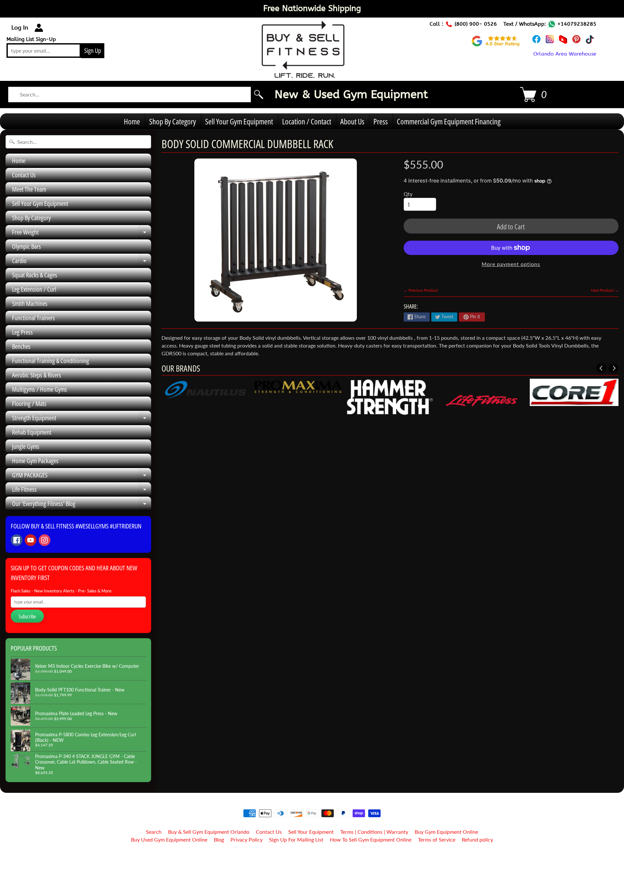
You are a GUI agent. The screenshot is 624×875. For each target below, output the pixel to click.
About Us (352, 121)
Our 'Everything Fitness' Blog (81, 505)
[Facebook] (16, 540)
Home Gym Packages (35, 460)
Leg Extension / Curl (34, 289)
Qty (408, 194)
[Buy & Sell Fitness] (303, 74)
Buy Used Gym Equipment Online (169, 839)
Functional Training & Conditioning (50, 360)
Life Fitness (81, 491)
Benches (21, 346)
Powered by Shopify (312, 861)
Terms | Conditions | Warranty (374, 832)
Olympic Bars (26, 246)
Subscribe (27, 616)
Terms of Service (436, 839)
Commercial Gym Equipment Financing (448, 121)
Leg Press (22, 332)
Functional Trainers (33, 317)
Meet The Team (29, 189)
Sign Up (92, 50)
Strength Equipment (81, 419)
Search (154, 832)
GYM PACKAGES (81, 476)
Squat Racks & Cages (34, 275)
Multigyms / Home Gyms (39, 389)
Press (380, 121)
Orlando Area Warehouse (564, 54)
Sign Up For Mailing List (296, 839)
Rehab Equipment (31, 432)
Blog (219, 839)
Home (132, 121)
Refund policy (477, 839)
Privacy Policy (246, 839)
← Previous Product (421, 290)
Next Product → (604, 290)
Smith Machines (29, 303)
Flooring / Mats (29, 403)
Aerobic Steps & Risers (36, 375)
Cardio (81, 262)
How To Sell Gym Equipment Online (370, 839)
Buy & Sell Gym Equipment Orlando (208, 832)
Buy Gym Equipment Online (446, 832)
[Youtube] (30, 540)
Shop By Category (172, 121)
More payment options (511, 264)
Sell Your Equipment (311, 832)
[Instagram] (44, 540)
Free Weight (81, 233)
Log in (19, 27)
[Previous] (601, 368)
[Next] (613, 368)
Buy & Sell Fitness (309, 856)
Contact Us (24, 175)
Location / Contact (306, 121)
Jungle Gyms (25, 446)
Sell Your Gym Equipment (239, 121)
